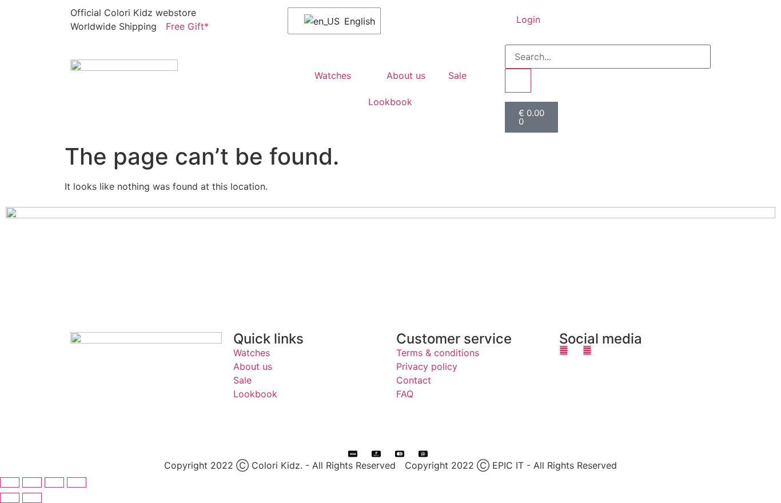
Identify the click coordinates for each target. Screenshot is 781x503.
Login (528, 19)
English (355, 21)
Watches (332, 75)
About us (405, 75)
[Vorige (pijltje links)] (9, 498)
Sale (457, 75)
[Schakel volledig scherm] (32, 482)
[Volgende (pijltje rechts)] (32, 498)
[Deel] (54, 482)
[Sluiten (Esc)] (76, 482)
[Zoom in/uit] (9, 482)
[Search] (518, 81)
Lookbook (390, 101)
